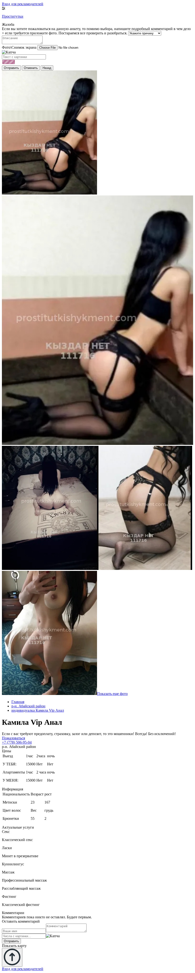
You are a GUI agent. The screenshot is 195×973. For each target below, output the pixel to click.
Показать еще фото (112, 694)
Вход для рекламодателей (22, 4)
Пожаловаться (13, 738)
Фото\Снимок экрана (19, 47)
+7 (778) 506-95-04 (17, 742)
